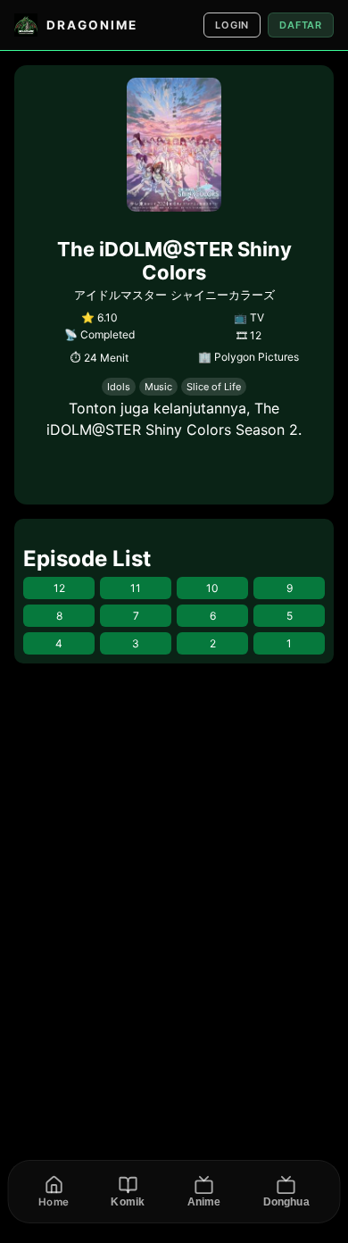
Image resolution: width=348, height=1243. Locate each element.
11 (135, 588)
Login (232, 25)
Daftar (300, 25)
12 (59, 588)
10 (212, 588)
